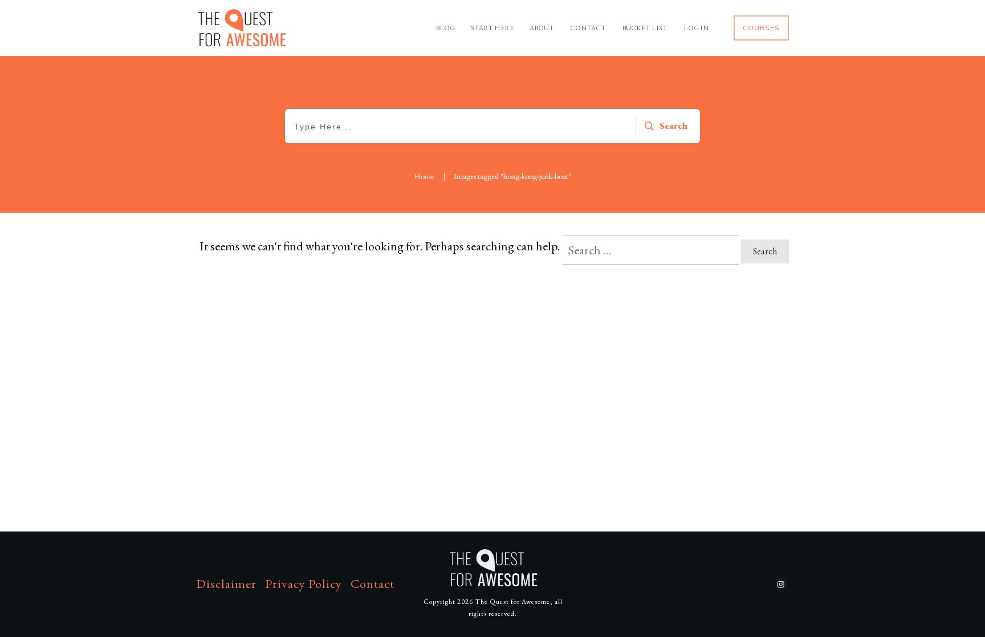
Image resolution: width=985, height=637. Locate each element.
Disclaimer (226, 583)
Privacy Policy (303, 583)
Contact (372, 583)
